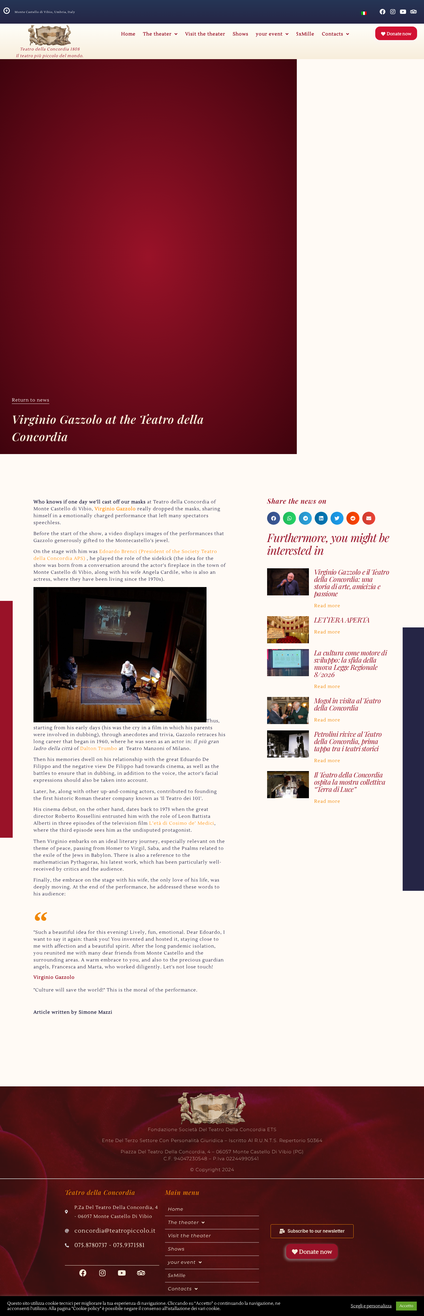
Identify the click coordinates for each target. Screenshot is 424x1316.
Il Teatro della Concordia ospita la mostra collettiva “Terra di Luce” (350, 782)
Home (128, 34)
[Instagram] (393, 12)
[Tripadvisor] (414, 12)
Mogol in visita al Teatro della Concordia (347, 704)
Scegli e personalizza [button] (371, 1306)
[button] (273, 518)
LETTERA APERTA (341, 619)
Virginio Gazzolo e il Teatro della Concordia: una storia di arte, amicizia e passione (351, 582)
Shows (240, 34)
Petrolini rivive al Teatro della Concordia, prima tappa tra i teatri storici (348, 741)
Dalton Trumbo (98, 748)
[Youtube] (403, 12)
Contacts (332, 34)
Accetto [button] (406, 1306)
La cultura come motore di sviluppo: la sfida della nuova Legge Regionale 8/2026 (350, 663)
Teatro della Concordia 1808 (50, 49)
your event (269, 34)
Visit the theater (205, 34)
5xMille (305, 34)
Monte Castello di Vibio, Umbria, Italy (45, 12)
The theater (157, 34)
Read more (327, 606)
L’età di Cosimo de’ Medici (181, 823)
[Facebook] (382, 12)
